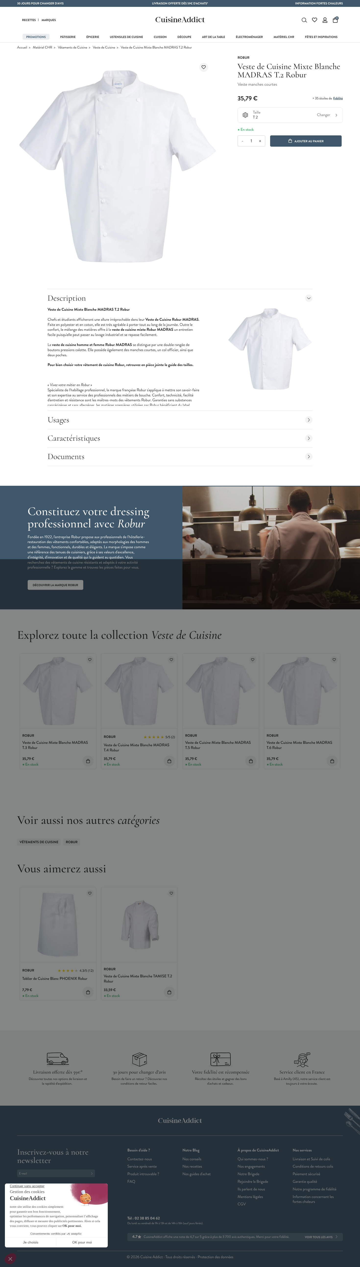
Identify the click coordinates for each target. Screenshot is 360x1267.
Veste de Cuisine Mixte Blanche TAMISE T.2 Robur (138, 978)
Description (67, 298)
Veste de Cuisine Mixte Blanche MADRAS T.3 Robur (55, 745)
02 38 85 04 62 (147, 1218)
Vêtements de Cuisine (72, 47)
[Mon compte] (325, 20)
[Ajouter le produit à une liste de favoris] (203, 67)
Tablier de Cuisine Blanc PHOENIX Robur (54, 979)
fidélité (338, 98)
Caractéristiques (74, 438)
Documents (66, 456)
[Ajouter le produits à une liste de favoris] (90, 659)
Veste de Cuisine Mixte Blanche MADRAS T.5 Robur (218, 745)
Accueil (22, 47)
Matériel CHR (42, 47)
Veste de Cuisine (104, 47)
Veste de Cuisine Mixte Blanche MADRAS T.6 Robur (299, 745)
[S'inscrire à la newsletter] (93, 1173)
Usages (58, 420)
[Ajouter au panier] (88, 761)
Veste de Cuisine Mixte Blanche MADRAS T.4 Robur (136, 747)
